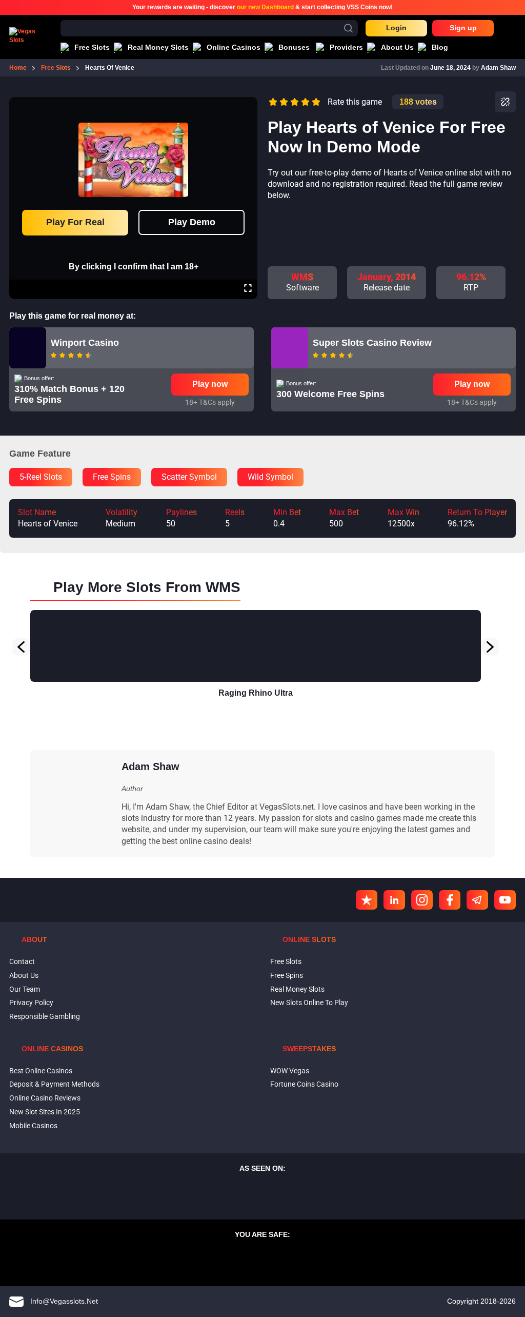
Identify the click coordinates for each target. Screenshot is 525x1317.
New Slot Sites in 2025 (44, 1112)
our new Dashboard (265, 7)
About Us (23, 975)
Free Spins (286, 975)
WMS (302, 276)
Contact (22, 961)
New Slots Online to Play (309, 1003)
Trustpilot (366, 900)
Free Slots (285, 961)
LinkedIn (394, 900)
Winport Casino (85, 343)
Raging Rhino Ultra (255, 693)
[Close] (247, 104)
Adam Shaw (498, 67)
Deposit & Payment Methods (54, 1084)
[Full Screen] (248, 289)
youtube (505, 900)
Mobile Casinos (33, 1126)
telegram (477, 900)
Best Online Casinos (40, 1071)
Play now (210, 384)
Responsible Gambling (44, 1016)
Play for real (75, 222)
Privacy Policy (31, 1003)
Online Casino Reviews (44, 1098)
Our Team (24, 989)
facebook (449, 900)
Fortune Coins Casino (304, 1084)
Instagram (422, 900)
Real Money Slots (297, 989)
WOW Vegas (289, 1071)
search (348, 28)
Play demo (191, 222)
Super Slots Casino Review (372, 343)
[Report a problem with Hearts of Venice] (505, 101)
